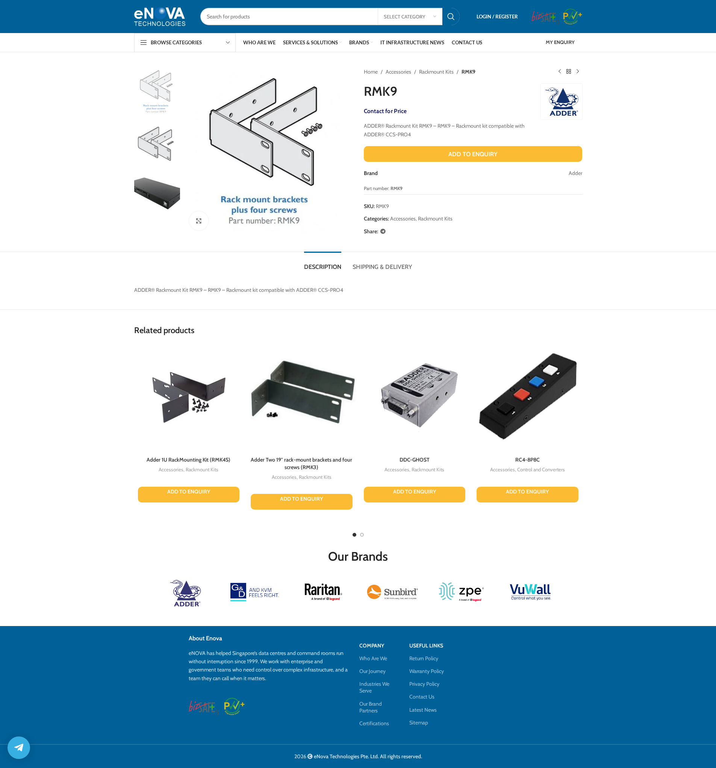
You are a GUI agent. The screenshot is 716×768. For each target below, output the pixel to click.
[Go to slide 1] (354, 535)
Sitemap (418, 722)
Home (371, 71)
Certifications (374, 723)
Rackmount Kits (436, 71)
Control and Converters (541, 469)
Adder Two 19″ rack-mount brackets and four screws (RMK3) (301, 463)
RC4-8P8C (527, 459)
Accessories (398, 71)
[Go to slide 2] (362, 535)
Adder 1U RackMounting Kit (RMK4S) (188, 459)
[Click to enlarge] (198, 220)
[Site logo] (159, 16)
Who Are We (373, 658)
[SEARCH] (451, 16)
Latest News (423, 709)
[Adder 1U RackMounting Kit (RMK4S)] (189, 398)
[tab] (322, 263)
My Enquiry (560, 42)
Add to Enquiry (472, 154)
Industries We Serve (374, 687)
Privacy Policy (424, 683)
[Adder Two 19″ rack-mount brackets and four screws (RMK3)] (301, 398)
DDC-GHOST (415, 459)
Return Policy (423, 658)
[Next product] (577, 71)
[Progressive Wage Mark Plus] (572, 16)
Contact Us (421, 696)
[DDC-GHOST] (414, 398)
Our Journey (372, 671)
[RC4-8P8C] (527, 398)
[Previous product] (559, 71)
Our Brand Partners (370, 707)
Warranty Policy (426, 671)
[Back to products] (568, 71)
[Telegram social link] (383, 231)
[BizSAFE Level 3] (545, 16)
